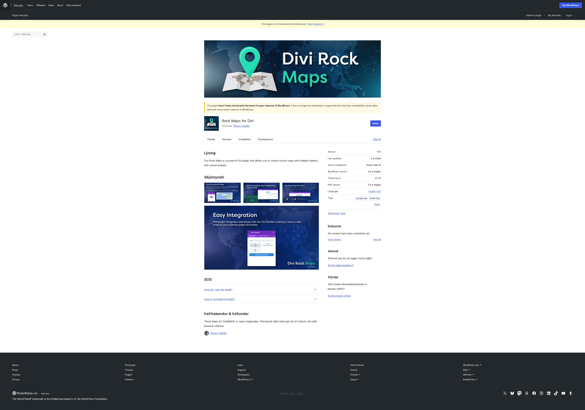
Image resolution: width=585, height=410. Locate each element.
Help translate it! (315, 24)
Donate (355, 374)
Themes (129, 370)
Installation (245, 139)
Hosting (16, 374)
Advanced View (337, 213)
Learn (240, 365)
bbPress (468, 374)
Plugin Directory (20, 15)
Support (242, 370)
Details (211, 139)
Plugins (128, 374)
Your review (334, 239)
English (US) (375, 191)
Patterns (129, 379)
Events (353, 370)
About (15, 365)
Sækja (375, 123)
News (15, 370)
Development (265, 139)
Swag (354, 379)
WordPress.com (472, 365)
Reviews (227, 139)
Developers (244, 374)
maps (377, 204)
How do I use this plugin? (218, 289)
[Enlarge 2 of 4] (275, 186)
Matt (466, 370)
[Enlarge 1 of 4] (236, 186)
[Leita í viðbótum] (44, 34)
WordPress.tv (246, 379)
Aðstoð (377, 139)
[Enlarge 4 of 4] (314, 209)
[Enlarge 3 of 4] (314, 186)
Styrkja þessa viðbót (339, 295)
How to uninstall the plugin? (219, 299)
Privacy (16, 379)
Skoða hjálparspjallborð (340, 265)
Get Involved (356, 365)
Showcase (130, 365)
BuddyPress (470, 379)
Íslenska (45, 393)
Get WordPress (570, 5)
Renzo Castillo (242, 125)
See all (377, 239)
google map (361, 198)
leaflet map (375, 198)
